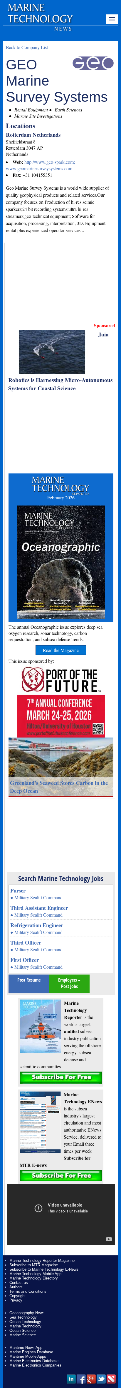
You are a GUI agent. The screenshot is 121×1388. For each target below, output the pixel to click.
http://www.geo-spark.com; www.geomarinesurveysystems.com (40, 165)
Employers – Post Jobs (69, 983)
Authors (16, 1287)
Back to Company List (27, 47)
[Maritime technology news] (39, 22)
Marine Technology (25, 1326)
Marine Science (22, 1335)
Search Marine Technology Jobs (60, 878)
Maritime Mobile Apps (27, 1356)
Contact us (18, 1282)
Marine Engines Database (31, 1352)
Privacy (15, 1300)
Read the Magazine (61, 650)
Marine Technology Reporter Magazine (42, 1260)
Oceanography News (27, 1313)
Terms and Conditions (27, 1291)
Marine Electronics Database (33, 1361)
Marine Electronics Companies (35, 1365)
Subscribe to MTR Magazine (33, 1265)
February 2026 (61, 497)
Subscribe (61, 1078)
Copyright (17, 1296)
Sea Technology (23, 1317)
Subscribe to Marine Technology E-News (43, 1269)
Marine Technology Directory (33, 1278)
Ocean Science (22, 1330)
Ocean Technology (25, 1321)
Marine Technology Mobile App (35, 1274)
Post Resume (29, 980)
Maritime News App (25, 1347)
